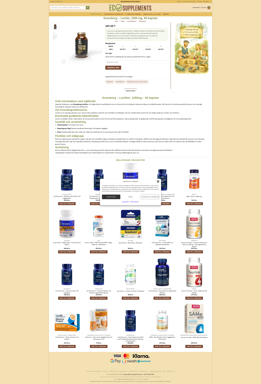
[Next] (99, 43)
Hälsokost (142, 21)
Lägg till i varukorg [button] (67, 203)
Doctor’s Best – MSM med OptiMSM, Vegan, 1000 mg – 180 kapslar (98, 243)
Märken (179, 1)
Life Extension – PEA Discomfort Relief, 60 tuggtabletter (66, 197)
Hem (116, 21)
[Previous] (64, 43)
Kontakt (199, 1)
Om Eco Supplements (189, 1)
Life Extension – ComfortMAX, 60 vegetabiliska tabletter (162, 243)
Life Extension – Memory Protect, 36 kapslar (67, 338)
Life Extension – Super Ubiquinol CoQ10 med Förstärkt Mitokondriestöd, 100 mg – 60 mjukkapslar (130, 339)
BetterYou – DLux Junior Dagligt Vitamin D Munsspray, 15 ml (98, 338)
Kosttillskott (96, 14)
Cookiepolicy (125, 201)
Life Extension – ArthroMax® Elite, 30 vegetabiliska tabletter (162, 197)
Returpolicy (133, 371)
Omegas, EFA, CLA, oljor (152, 14)
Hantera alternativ (150, 197)
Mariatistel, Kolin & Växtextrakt (137, 81)
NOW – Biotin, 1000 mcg (194, 196)
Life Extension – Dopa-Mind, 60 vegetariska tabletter (162, 292)
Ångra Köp (171, 371)
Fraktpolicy (123, 371)
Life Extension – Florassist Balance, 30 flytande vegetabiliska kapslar (98, 292)
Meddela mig (113, 68)
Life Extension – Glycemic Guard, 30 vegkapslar (67, 292)
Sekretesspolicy (134, 201)
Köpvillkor (206, 1)
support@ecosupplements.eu (132, 374)
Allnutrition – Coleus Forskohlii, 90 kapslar (130, 291)
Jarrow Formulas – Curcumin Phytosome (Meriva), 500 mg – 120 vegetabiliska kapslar (194, 244)
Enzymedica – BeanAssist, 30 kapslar (130, 243)
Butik (123, 21)
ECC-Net (146, 379)
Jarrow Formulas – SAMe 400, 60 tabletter (194, 337)
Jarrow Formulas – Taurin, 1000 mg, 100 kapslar (194, 292)
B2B (164, 371)
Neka (130, 197)
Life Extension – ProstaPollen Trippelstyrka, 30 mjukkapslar (98, 197)
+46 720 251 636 (148, 374)
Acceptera (111, 197)
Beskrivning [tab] (130, 91)
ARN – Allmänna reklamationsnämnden (126, 379)
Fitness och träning (133, 14)
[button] (158, 181)
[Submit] (87, 7)
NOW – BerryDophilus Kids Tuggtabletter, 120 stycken (162, 338)
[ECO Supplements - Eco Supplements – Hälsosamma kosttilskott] (130, 8)
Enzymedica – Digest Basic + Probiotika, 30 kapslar (67, 243)
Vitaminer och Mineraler (113, 14)
